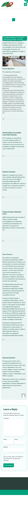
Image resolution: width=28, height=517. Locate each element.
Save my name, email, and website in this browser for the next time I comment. (13, 458)
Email (16, 439)
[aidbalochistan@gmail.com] (23, 395)
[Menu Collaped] (25, 4)
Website (5, 447)
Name (5, 439)
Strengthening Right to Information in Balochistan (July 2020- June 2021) (14, 38)
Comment (6, 418)
